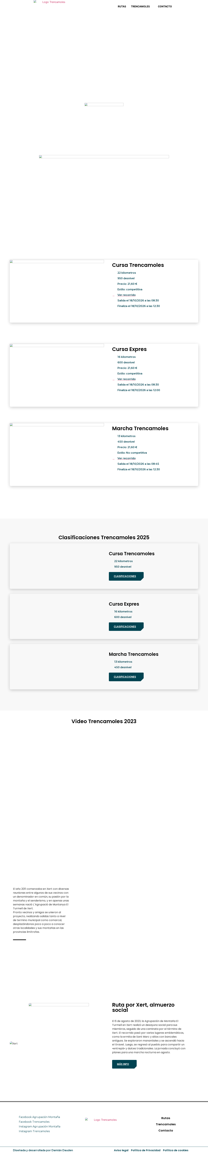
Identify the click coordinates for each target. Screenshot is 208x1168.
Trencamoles (140, 6)
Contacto (165, 6)
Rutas (122, 6)
